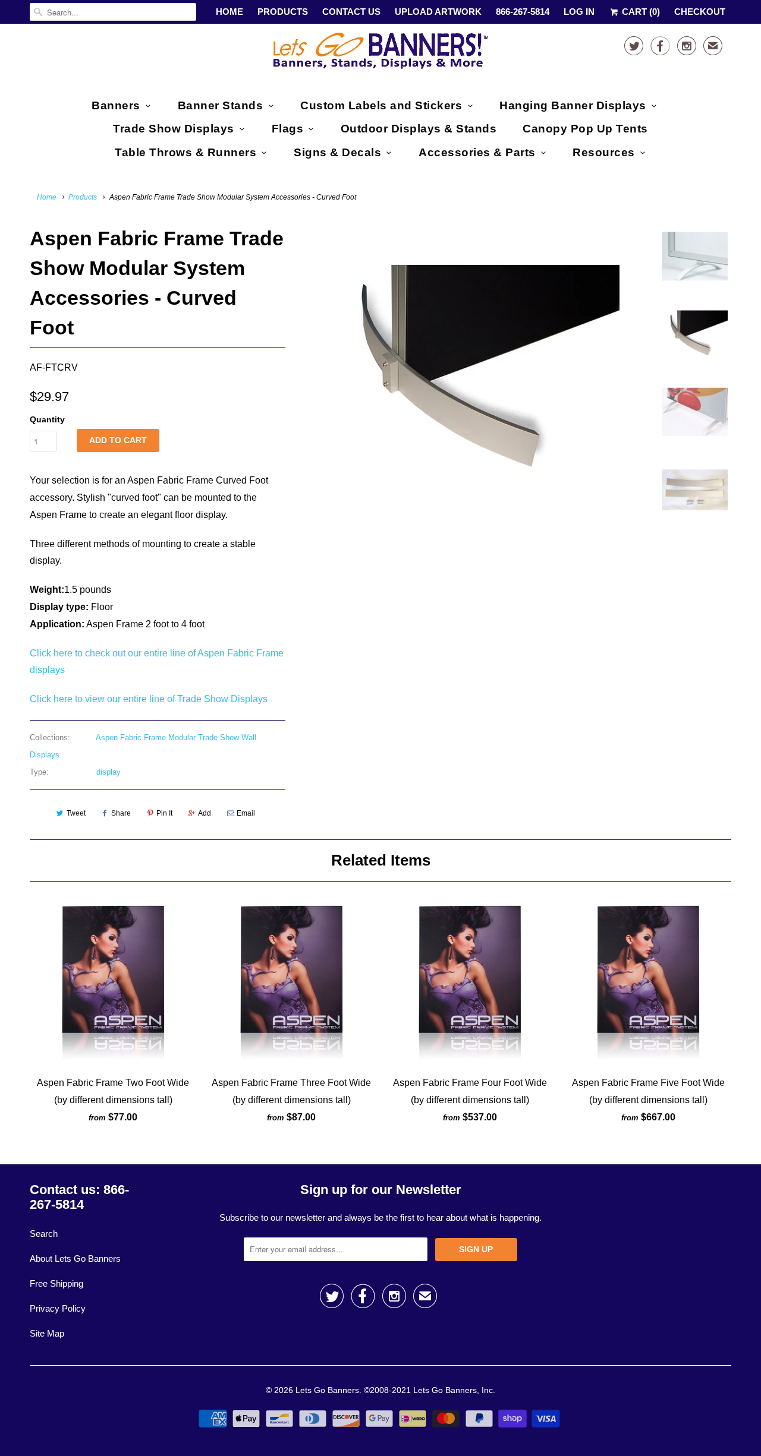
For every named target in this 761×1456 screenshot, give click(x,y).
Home (229, 12)
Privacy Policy (58, 1308)
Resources (604, 152)
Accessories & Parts (477, 152)
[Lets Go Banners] (380, 53)
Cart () (640, 12)
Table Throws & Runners (185, 152)
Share (121, 813)
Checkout (699, 12)
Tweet (76, 813)
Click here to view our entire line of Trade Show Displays (149, 699)
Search (44, 1233)
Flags (288, 128)
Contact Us (351, 12)
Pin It (164, 813)
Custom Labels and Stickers (381, 105)
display (108, 772)
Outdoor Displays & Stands (419, 128)
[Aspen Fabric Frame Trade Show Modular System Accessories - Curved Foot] (470, 371)
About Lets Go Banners (75, 1258)
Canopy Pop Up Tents (585, 128)
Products (282, 12)
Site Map (47, 1333)
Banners (116, 105)
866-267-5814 (522, 12)
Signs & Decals (337, 152)
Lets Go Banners (327, 1390)
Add (204, 813)
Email (246, 813)
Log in (579, 12)
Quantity (47, 419)
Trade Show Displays (173, 128)
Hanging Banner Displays (572, 105)
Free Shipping (56, 1283)
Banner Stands (220, 105)
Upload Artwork (438, 12)
